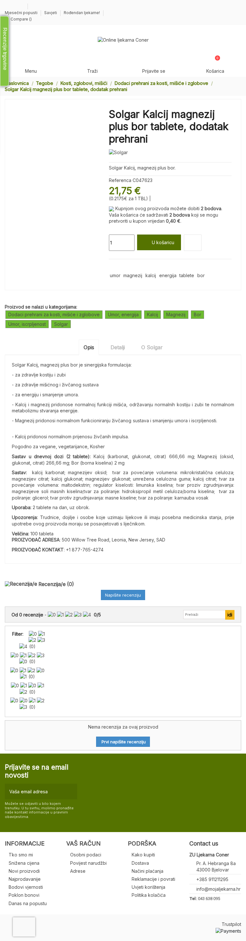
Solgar (61, 324)
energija (167, 275)
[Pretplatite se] (71, 791)
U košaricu (163, 242)
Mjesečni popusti (21, 12)
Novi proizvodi (24, 871)
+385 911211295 (212, 879)
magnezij (132, 275)
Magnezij (175, 314)
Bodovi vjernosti (26, 887)
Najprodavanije (25, 879)
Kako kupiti (143, 854)
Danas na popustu (28, 903)
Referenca (120, 180)
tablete (186, 275)
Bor (197, 314)
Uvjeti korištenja (148, 887)
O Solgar (152, 347)
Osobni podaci (85, 854)
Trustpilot (231, 924)
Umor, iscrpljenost (27, 324)
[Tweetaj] (119, 266)
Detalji (118, 347)
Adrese (78, 871)
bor (201, 275)
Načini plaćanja (147, 871)
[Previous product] (232, 86)
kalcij (150, 275)
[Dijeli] (112, 266)
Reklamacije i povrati (153, 879)
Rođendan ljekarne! (82, 12)
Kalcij (152, 314)
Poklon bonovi (24, 895)
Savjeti (51, 12)
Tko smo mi (21, 854)
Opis (89, 347)
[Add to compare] (192, 243)
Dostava (140, 863)
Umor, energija (123, 314)
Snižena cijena (24, 863)
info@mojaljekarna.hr (218, 889)
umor (115, 275)
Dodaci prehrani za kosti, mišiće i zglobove (54, 314)
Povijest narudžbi (88, 863)
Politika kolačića (149, 895)
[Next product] (238, 86)
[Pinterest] (127, 266)
